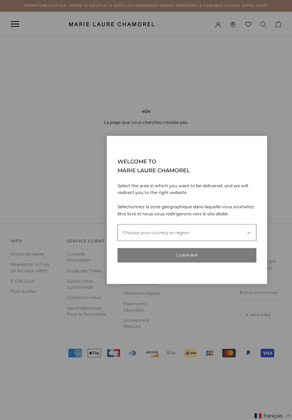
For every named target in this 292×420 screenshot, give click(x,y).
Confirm (187, 255)
